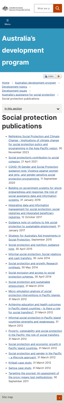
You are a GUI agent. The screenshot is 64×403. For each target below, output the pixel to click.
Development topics (14, 86)
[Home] (16, 8)
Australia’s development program (35, 82)
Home (5, 82)
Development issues (14, 90)
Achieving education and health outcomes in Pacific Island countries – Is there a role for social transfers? (35, 308)
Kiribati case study (20, 362)
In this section (13, 108)
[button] (52, 76)
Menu (8, 24)
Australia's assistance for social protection (28, 94)
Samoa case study (20, 368)
